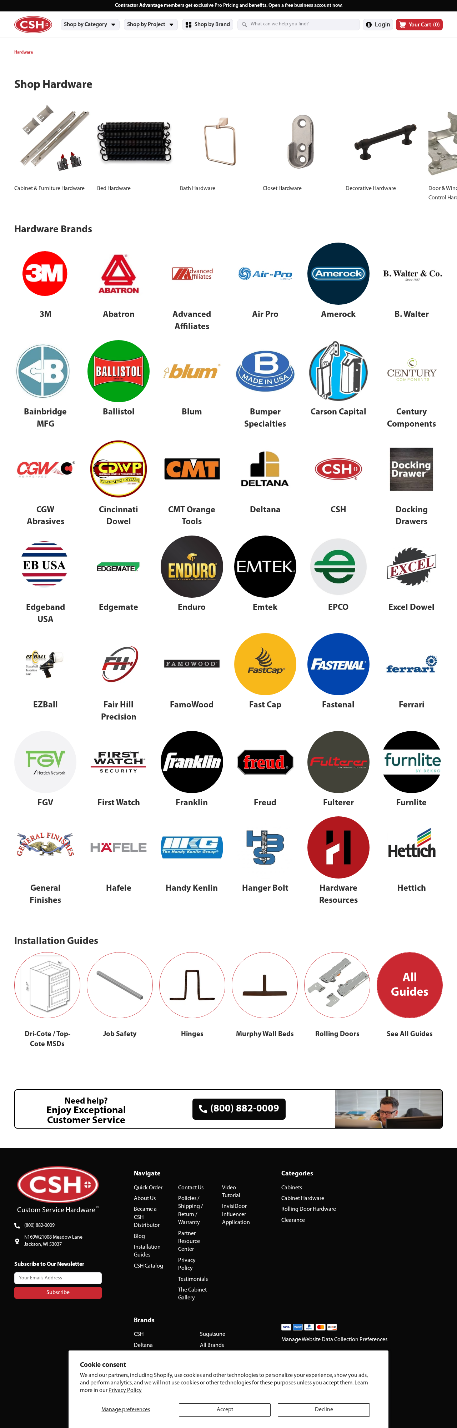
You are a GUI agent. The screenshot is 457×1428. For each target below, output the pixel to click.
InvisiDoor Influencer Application (236, 1214)
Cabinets (291, 1187)
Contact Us (191, 1187)
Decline (324, 1410)
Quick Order (148, 1187)
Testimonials (193, 1279)
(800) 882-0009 (39, 1225)
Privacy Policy (125, 1390)
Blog (139, 1236)
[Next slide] (435, 152)
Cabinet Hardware (302, 1198)
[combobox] (290, 24)
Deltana (143, 1345)
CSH (139, 1334)
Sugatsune (212, 1334)
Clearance (293, 1220)
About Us (145, 1198)
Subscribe (58, 1292)
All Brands (212, 1345)
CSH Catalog (148, 1266)
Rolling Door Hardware (308, 1209)
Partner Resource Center (189, 1241)
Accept (225, 1410)
